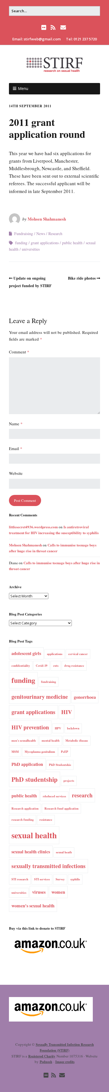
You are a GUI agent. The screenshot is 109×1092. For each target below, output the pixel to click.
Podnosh (46, 1061)
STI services (42, 879)
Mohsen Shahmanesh (47, 219)
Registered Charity (41, 1056)
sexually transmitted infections (48, 866)
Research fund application (61, 808)
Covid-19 (41, 665)
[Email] (63, 27)
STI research (19, 879)
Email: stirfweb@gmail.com (36, 38)
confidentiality (20, 665)
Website (16, 473)
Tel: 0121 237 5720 (81, 38)
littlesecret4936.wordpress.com (33, 526)
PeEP (64, 751)
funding (21, 242)
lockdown (73, 728)
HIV (66, 712)
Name (16, 423)
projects (68, 780)
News (40, 233)
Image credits (65, 1061)
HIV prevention (30, 727)
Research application (25, 808)
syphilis (75, 879)
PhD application (27, 764)
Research (55, 233)
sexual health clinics (30, 851)
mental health (51, 740)
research (82, 795)
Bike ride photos (82, 278)
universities (31, 249)
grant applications (45, 242)
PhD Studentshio (60, 765)
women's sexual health (32, 905)
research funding (22, 819)
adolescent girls (26, 653)
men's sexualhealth (23, 740)
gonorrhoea (85, 697)
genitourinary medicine (39, 697)
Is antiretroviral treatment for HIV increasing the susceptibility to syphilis (54, 529)
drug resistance (74, 665)
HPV (58, 728)
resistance (45, 819)
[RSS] (53, 27)
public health (72, 242)
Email (15, 448)
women (58, 892)
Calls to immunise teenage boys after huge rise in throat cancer (52, 547)
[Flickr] (44, 27)
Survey (60, 879)
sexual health (34, 835)
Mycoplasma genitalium (40, 751)
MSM (15, 751)
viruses (39, 892)
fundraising (48, 682)
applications (54, 654)
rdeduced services (54, 796)
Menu (23, 88)
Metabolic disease (76, 740)
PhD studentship (34, 779)
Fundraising (23, 233)
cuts (55, 665)
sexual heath (64, 852)
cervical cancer (78, 654)
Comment (19, 352)
